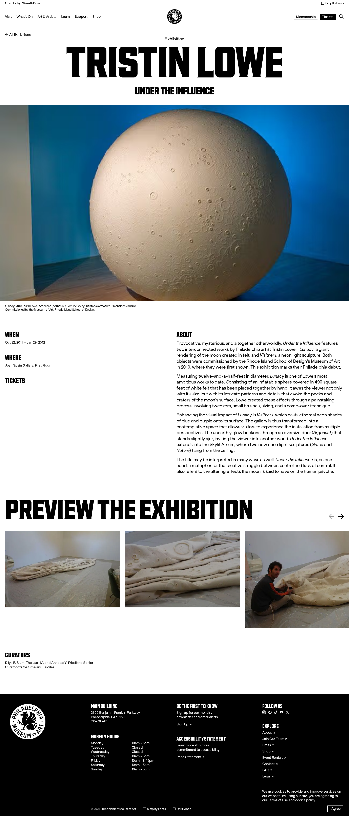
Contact (268, 764)
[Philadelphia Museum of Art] (174, 16)
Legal (266, 776)
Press (266, 745)
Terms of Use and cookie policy (291, 800)
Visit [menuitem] (8, 16)
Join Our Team (273, 739)
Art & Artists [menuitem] (47, 16)
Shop (97, 16)
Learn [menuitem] (65, 16)
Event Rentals (272, 757)
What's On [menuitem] (25, 16)
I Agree (335, 808)
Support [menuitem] (81, 16)
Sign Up (182, 724)
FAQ (265, 770)
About (267, 732)
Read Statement (189, 757)
